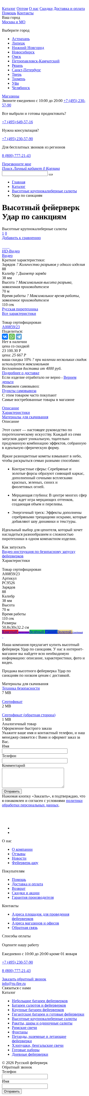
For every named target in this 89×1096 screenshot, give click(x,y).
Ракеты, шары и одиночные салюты (42, 1023)
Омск (16, 56)
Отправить (12, 791)
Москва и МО (13, 22)
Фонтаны (20, 1032)
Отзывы (18, 854)
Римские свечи (24, 1027)
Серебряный (77, 632)
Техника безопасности (21, 688)
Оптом (22, 8)
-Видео (11, 251)
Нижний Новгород (28, 48)
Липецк (18, 43)
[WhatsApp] (12, 337)
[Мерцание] (2, 636)
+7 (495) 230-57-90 (17, 139)
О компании (22, 849)
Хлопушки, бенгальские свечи (38, 1045)
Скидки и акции (26, 893)
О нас (34, 8)
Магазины (10, 96)
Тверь (17, 74)
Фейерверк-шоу (25, 863)
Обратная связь (25, 927)
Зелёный (37, 632)
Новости (19, 858)
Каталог (9, 8)
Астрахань (21, 39)
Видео (7, 255)
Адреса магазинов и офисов (35, 923)
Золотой (65, 632)
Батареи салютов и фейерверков (39, 1005)
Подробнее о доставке (20, 373)
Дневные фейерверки (30, 1054)
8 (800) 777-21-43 (16, 155)
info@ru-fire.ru (14, 983)
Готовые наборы (26, 1050)
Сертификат (12, 701)
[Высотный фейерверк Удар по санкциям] (2, 247)
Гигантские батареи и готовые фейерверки (48, 1014)
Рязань (17, 65)
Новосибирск (23, 52)
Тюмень (18, 79)
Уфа (15, 83)
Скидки (46, 8)
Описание (10, 408)
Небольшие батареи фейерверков (40, 1001)
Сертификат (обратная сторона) (28, 715)
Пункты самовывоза (19, 391)
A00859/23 (11, 327)
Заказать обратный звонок (24, 979)
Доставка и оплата (69, 8)
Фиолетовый (23, 632)
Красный (10, 632)
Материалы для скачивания (25, 417)
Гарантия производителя (33, 897)
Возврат (18, 888)
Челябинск (21, 88)
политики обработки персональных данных (42, 802)
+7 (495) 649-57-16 (17, 122)
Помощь (9, 13)
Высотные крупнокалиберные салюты (44, 1019)
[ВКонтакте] (5, 337)
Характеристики (16, 412)
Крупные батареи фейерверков (38, 1010)
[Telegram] (19, 337)
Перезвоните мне (16, 164)
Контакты (25, 13)
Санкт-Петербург (26, 70)
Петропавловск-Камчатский (36, 61)
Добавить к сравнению (21, 238)
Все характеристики (19, 313)
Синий (51, 632)
